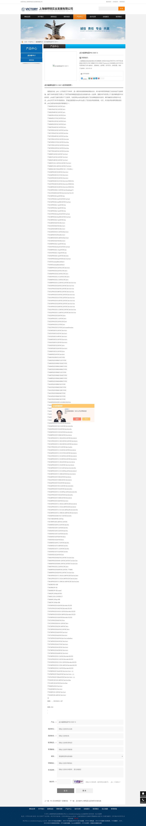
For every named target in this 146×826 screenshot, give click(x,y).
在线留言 (115, 1)
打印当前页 (86, 73)
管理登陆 (114, 809)
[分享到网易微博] (98, 78)
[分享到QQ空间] (89, 78)
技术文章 (93, 17)
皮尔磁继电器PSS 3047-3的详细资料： (58, 85)
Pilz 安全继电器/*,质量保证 (59, 801)
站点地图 (105, 809)
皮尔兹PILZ (31, 55)
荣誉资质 (67, 17)
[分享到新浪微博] (91, 78)
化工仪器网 (98, 814)
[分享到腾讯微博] (94, 78)
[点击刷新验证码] (78, 782)
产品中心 (80, 17)
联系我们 (122, 1)
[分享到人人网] (96, 78)
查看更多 (31, 60)
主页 (25, 42)
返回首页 (108, 1)
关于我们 (41, 17)
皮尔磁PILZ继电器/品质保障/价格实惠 (88, 801)
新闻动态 (54, 17)
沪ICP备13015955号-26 (118, 816)
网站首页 (27, 17)
